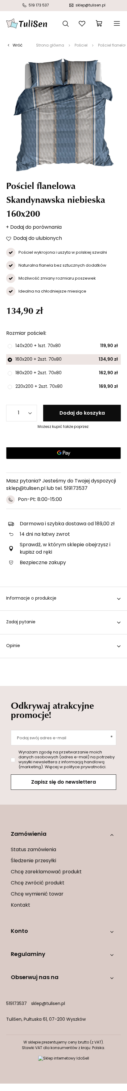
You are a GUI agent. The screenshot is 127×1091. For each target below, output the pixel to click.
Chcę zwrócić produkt (37, 883)
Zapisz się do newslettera (63, 782)
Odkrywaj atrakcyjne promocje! (52, 710)
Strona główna (50, 45)
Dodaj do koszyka (82, 413)
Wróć (18, 45)
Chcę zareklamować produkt (46, 872)
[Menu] (116, 23)
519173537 (16, 1004)
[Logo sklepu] (26, 23)
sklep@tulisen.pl (48, 1004)
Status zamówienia (33, 849)
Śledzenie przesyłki (33, 861)
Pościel (81, 45)
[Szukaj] (65, 23)
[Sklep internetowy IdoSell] (63, 1058)
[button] (63, 835)
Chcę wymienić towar (37, 894)
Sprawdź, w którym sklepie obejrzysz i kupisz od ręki (65, 549)
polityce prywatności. (85, 767)
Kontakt (20, 905)
